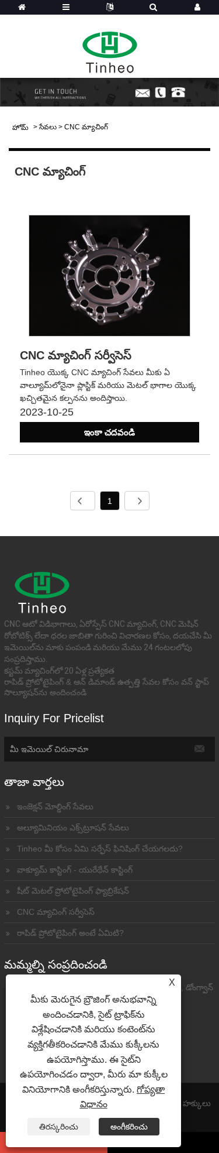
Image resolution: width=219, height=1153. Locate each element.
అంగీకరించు (129, 1126)
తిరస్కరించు (58, 1126)
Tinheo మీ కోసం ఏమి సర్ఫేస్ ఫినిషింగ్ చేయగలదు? (100, 848)
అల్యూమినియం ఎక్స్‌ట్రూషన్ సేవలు (73, 827)
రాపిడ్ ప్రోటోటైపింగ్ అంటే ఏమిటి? (70, 933)
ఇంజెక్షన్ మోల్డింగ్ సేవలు (55, 806)
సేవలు (48, 127)
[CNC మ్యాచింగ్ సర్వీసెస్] (109, 278)
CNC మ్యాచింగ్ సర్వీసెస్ (75, 355)
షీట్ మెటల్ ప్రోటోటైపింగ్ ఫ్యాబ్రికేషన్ (73, 890)
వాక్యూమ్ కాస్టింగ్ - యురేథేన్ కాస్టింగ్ (75, 869)
